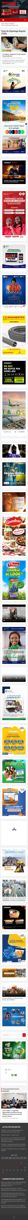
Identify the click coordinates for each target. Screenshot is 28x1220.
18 (6, 1167)
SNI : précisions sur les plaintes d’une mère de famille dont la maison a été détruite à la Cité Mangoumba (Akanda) (13, 1139)
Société (9, 50)
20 (14, 1167)
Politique (5, 1106)
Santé (4, 50)
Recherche (24, 1035)
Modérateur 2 (13, 1118)
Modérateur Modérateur (16, 58)
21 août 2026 (5, 1118)
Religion (11, 1106)
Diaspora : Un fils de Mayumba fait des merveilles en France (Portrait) (13, 1201)
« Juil (2, 1174)
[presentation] (23, 1091)
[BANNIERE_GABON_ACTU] (14, 493)
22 (21, 1167)
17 (3, 1167)
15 (21, 1165)
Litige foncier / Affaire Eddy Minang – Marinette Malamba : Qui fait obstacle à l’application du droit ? (14, 1184)
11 (6, 1165)
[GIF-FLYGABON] (14, 760)
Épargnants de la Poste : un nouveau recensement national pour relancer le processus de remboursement (13, 1194)
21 (17, 1167)
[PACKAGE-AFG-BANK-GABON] (14, 627)
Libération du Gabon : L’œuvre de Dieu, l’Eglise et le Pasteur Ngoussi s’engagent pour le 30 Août (14, 1113)
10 (3, 1165)
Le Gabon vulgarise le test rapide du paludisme (14, 55)
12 (10, 1165)
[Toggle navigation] (3, 20)
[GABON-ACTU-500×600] (14, 727)
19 (10, 1167)
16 (25, 1165)
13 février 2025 (6, 58)
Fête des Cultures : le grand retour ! (10, 1135)
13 (14, 1165)
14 (17, 1165)
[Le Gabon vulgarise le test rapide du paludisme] (14, 44)
